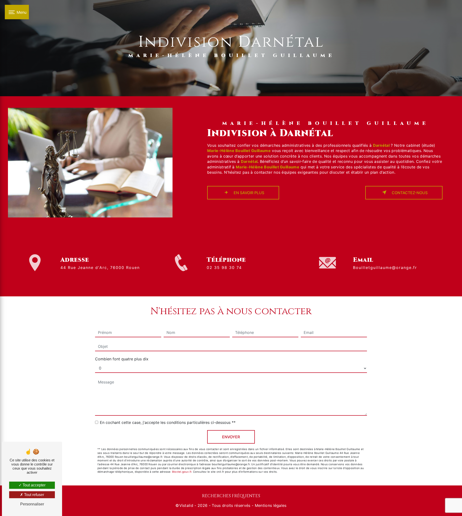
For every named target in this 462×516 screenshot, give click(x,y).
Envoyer (231, 436)
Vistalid (186, 505)
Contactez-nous (409, 192)
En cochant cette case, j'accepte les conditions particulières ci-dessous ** (168, 422)
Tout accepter (33, 485)
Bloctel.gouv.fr (181, 471)
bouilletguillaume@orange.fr (385, 267)
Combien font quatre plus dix (121, 359)
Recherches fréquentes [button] (231, 496)
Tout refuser (33, 495)
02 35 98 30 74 (224, 267)
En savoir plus (248, 192)
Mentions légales (271, 505)
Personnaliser (32, 504)
